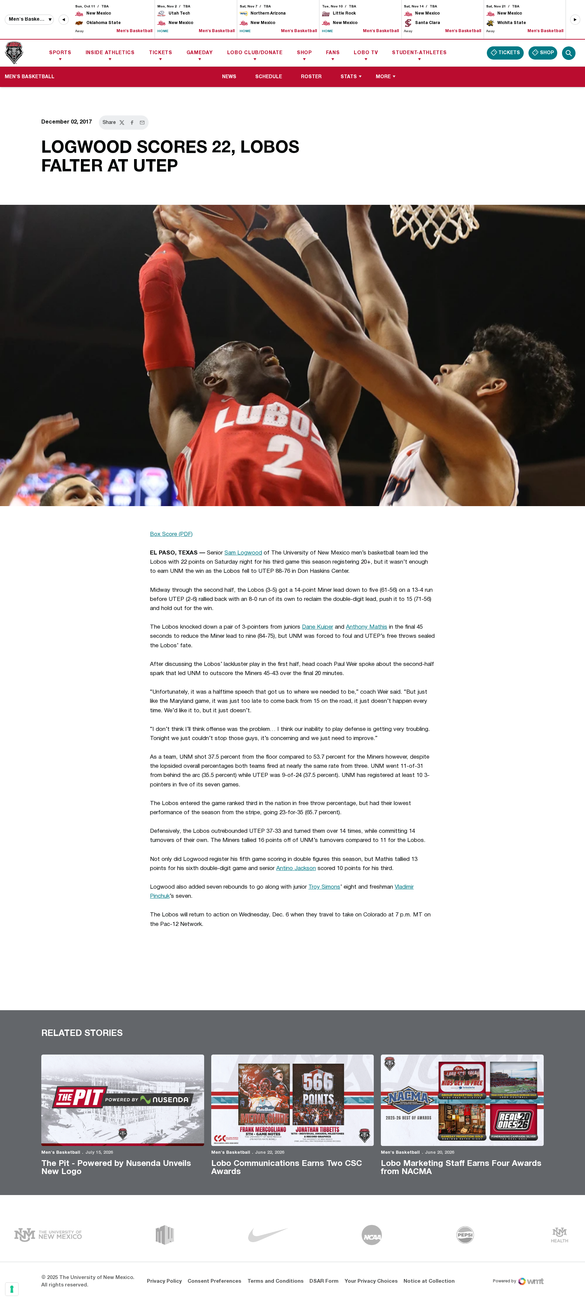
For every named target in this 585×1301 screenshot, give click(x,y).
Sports (60, 53)
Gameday (200, 53)
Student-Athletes (419, 53)
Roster (311, 77)
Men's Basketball (60, 1153)
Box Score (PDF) (171, 534)
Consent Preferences (214, 1281)
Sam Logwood (243, 553)
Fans (333, 53)
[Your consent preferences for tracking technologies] (11, 1289)
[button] (64, 20)
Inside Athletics (110, 53)
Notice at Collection (429, 1281)
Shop (304, 53)
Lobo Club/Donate (255, 53)
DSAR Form (324, 1281)
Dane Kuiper (317, 627)
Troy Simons (324, 887)
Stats (349, 77)
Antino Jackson (296, 868)
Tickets (160, 53)
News (229, 77)
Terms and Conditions (275, 1281)
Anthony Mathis (366, 627)
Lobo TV (366, 53)
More (383, 77)
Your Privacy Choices (371, 1281)
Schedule (268, 77)
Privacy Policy (164, 1281)
